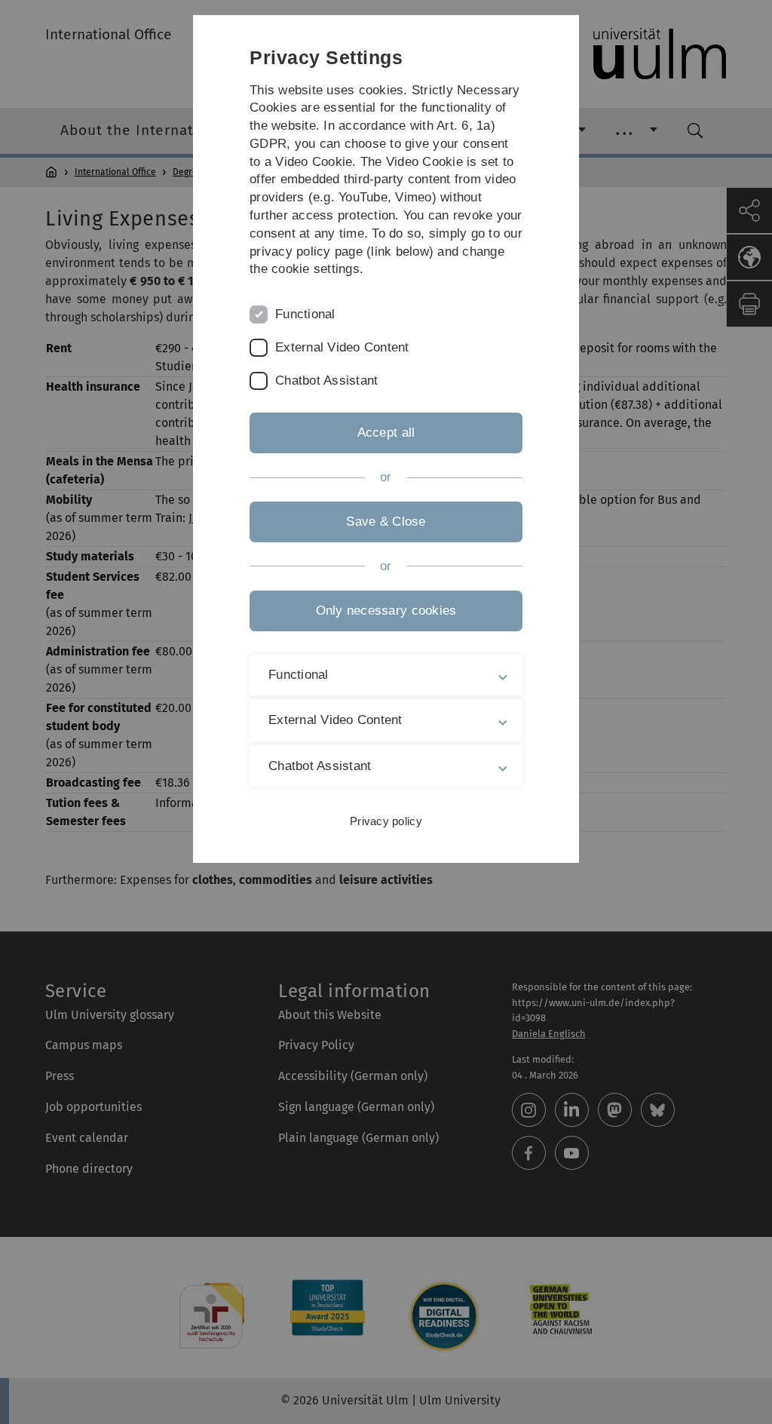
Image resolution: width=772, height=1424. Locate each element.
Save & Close (385, 521)
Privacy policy (386, 821)
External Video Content (342, 347)
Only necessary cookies (386, 610)
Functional (305, 314)
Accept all (386, 432)
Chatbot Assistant (326, 380)
